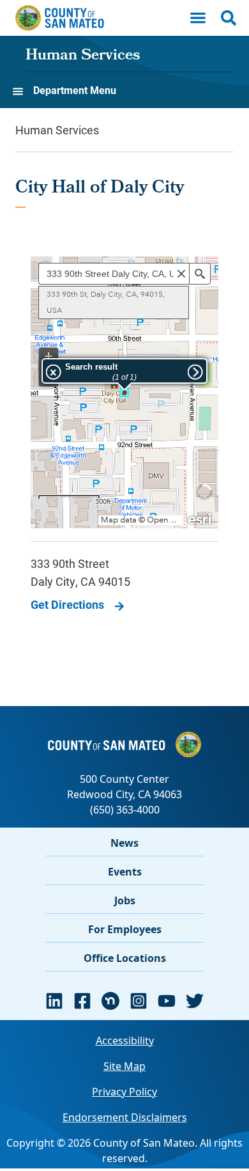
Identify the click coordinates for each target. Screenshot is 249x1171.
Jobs (124, 900)
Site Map (124, 1066)
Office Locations (125, 958)
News (124, 843)
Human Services (83, 56)
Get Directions (67, 604)
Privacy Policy (124, 1092)
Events (125, 872)
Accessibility (125, 1040)
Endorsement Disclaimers (125, 1117)
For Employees (125, 929)
